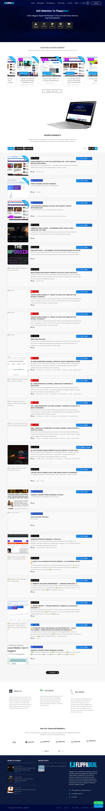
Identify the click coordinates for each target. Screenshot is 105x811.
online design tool (76, 458)
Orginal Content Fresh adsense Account (47, 495)
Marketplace (40, 3)
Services (70, 3)
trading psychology (73, 416)
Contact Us (66, 807)
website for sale (40, 171)
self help (70, 394)
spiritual (70, 369)
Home (33, 3)
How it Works (75, 807)
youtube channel (77, 369)
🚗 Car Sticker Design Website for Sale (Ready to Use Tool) (54, 450)
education (38, 192)
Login (84, 3)
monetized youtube (56, 369)
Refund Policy (94, 807)
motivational (62, 438)
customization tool (58, 458)
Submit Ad (96, 3)
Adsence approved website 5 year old (46, 539)
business (46, 416)
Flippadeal (26, 807)
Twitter (88, 83)
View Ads (12, 122)
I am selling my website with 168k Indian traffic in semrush (54, 472)
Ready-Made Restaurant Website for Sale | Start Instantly (54, 272)
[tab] (11, 148)
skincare (42, 481)
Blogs (76, 3)
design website (67, 458)
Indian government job (51, 547)
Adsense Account (20, 84)
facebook (38, 638)
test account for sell (40, 517)
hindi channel (47, 369)
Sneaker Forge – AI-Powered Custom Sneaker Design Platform (55, 250)
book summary (39, 369)
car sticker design (40, 458)
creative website (49, 458)
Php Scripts (61, 3)
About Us (59, 807)
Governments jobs (40, 547)
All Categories (50, 3)
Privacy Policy (84, 807)
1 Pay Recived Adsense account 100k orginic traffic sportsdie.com (64, 80)
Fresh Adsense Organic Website (43, 184)
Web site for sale (40, 281)
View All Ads (52, 672)
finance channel (53, 416)
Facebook (42, 83)
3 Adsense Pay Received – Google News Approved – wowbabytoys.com (18, 80)
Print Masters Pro (38, 339)
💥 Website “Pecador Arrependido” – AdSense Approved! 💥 (54, 583)
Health (37, 481)
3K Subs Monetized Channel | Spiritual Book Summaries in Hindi (55, 361)
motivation (64, 369)
